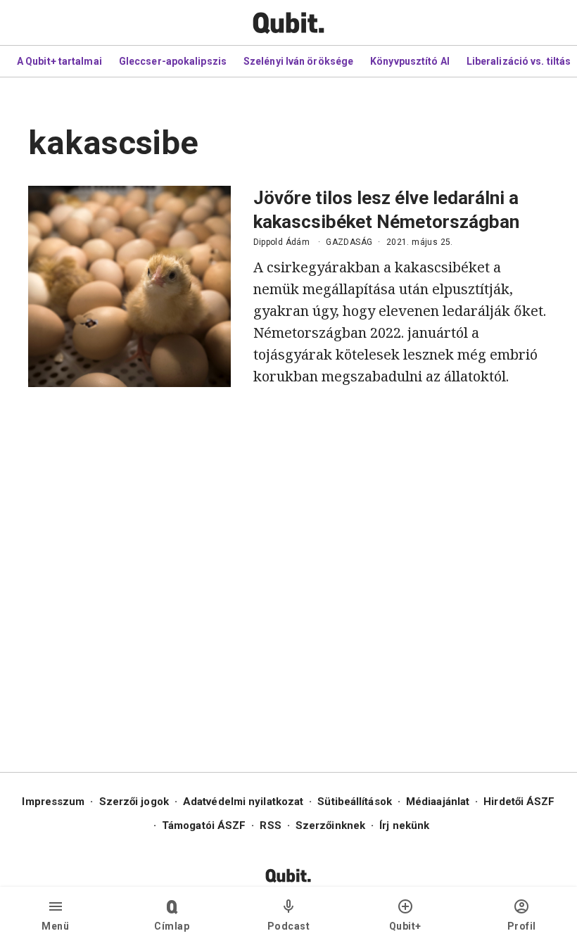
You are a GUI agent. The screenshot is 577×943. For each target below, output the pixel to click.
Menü (55, 926)
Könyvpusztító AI (410, 61)
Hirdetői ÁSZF (518, 801)
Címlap (171, 926)
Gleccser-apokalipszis (173, 61)
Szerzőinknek (330, 825)
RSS (270, 825)
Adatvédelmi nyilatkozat (243, 801)
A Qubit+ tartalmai (59, 61)
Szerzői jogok (134, 801)
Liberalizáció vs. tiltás (519, 61)
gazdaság (349, 242)
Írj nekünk (404, 825)
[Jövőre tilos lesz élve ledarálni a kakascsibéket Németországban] (129, 286)
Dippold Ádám (281, 242)
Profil (521, 926)
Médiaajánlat (437, 801)
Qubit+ (405, 926)
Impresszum (53, 801)
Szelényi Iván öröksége (298, 61)
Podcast (288, 926)
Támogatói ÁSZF (204, 825)
